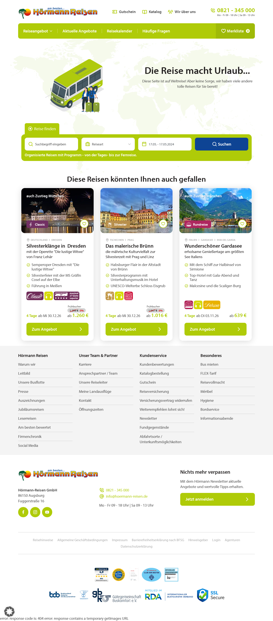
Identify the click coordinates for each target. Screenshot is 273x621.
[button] (9, 611)
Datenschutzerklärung (136, 546)
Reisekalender (119, 31)
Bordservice (209, 409)
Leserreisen (27, 418)
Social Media (28, 445)
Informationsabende (216, 418)
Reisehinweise (43, 540)
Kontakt (85, 400)
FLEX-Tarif (208, 373)
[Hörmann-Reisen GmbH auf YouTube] (47, 512)
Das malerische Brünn (130, 246)
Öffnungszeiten (91, 409)
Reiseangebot (35, 31)
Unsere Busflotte (31, 382)
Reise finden (45, 128)
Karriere (85, 364)
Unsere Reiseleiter (93, 382)
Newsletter (148, 418)
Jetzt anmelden (199, 499)
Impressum (120, 540)
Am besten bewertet (34, 427)
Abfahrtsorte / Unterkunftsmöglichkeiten (161, 439)
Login (216, 540)
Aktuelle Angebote (79, 31)
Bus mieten (209, 364)
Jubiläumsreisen (31, 409)
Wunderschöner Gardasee (213, 246)
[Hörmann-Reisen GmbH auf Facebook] (23, 512)
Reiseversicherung (154, 391)
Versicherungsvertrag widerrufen (166, 400)
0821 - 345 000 (117, 490)
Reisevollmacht (212, 382)
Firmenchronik (29, 436)
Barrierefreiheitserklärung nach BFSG (158, 540)
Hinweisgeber (198, 540)
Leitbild (24, 373)
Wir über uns (185, 11)
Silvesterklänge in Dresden (56, 246)
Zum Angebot (44, 329)
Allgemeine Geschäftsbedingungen (82, 540)
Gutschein (127, 11)
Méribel (206, 391)
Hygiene (207, 400)
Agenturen (232, 540)
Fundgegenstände (154, 427)
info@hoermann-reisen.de (127, 496)
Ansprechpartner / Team (98, 373)
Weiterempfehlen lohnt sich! (162, 409)
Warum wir (26, 364)
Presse (23, 391)
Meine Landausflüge (95, 391)
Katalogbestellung (154, 373)
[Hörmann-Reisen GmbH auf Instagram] (35, 512)
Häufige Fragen (156, 31)
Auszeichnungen (31, 400)
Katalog (155, 11)
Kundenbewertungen (157, 364)
